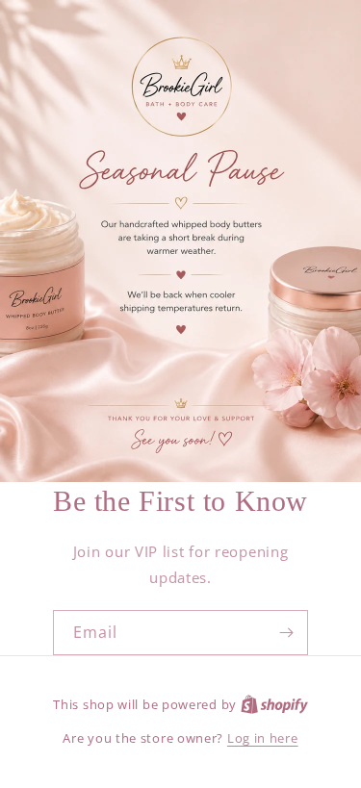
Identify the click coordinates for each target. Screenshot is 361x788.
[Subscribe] (286, 632)
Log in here (262, 738)
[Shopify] (274, 704)
